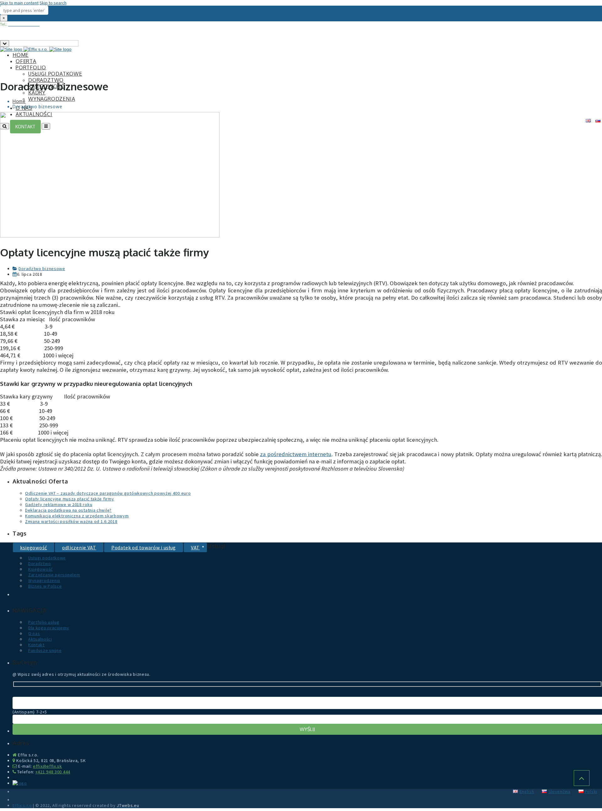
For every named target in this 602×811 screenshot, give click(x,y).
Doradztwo (46, 80)
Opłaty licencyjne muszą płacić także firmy (69, 499)
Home (21, 55)
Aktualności (40, 639)
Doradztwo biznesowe (41, 268)
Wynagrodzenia (51, 99)
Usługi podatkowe (55, 74)
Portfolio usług (44, 622)
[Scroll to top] (581, 778)
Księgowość (40, 569)
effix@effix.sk (47, 766)
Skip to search (53, 3)
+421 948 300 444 (52, 772)
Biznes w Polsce (45, 586)
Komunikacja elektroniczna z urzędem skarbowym (77, 516)
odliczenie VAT (79, 547)
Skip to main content (19, 3)
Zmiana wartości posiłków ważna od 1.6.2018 (71, 521)
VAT (195, 547)
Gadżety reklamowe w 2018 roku (58, 504)
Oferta (26, 61)
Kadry (36, 92)
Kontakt (36, 645)
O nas (34, 633)
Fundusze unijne (45, 650)
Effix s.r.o (22, 805)
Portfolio (31, 67)
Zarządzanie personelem (54, 575)
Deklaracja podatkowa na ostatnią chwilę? (68, 510)
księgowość (33, 547)
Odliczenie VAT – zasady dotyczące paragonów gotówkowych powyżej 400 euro (108, 493)
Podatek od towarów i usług (143, 547)
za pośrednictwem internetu (295, 454)
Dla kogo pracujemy (48, 628)
